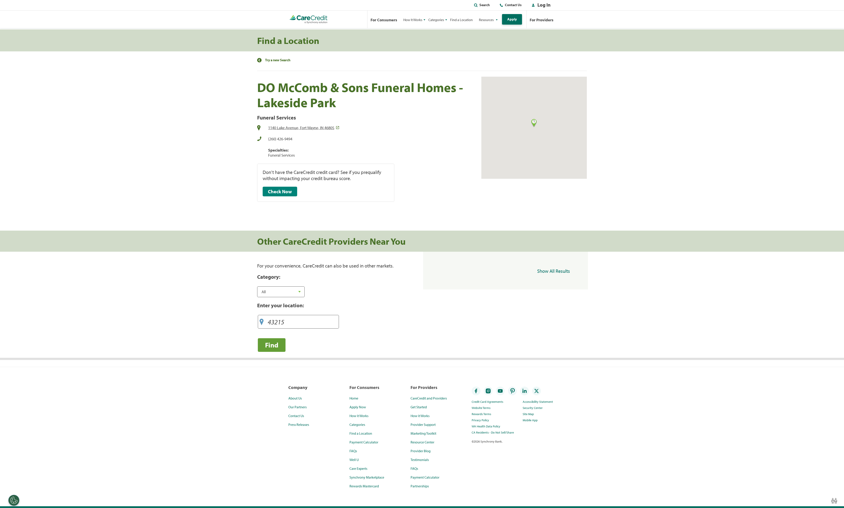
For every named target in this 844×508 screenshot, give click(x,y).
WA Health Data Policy (486, 426)
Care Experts (358, 468)
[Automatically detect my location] (262, 320)
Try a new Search (277, 60)
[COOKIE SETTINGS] (13, 500)
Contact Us (513, 5)
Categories (357, 424)
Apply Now (357, 407)
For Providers (541, 19)
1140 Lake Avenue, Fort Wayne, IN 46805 (301, 127)
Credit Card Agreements (487, 402)
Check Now (280, 191)
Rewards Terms (481, 414)
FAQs (353, 451)
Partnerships (420, 486)
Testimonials (420, 459)
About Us (295, 398)
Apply (512, 19)
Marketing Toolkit (423, 433)
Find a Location (461, 20)
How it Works (358, 416)
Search (484, 5)
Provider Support (423, 424)
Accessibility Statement (538, 402)
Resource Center (422, 442)
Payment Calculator (363, 442)
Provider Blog (421, 451)
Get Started (419, 407)
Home (353, 398)
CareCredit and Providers (429, 398)
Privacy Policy (480, 420)
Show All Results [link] (553, 271)
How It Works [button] (412, 20)
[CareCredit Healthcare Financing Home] (308, 19)
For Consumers (384, 19)
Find (271, 345)
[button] (540, 6)
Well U (354, 459)
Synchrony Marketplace (366, 477)
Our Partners (297, 407)
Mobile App (530, 420)
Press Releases (298, 424)
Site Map (528, 414)
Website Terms (481, 408)
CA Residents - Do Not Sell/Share (493, 432)
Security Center (533, 408)
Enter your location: (280, 305)
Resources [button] (486, 20)
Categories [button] (436, 20)
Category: (268, 276)
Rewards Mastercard (364, 486)
